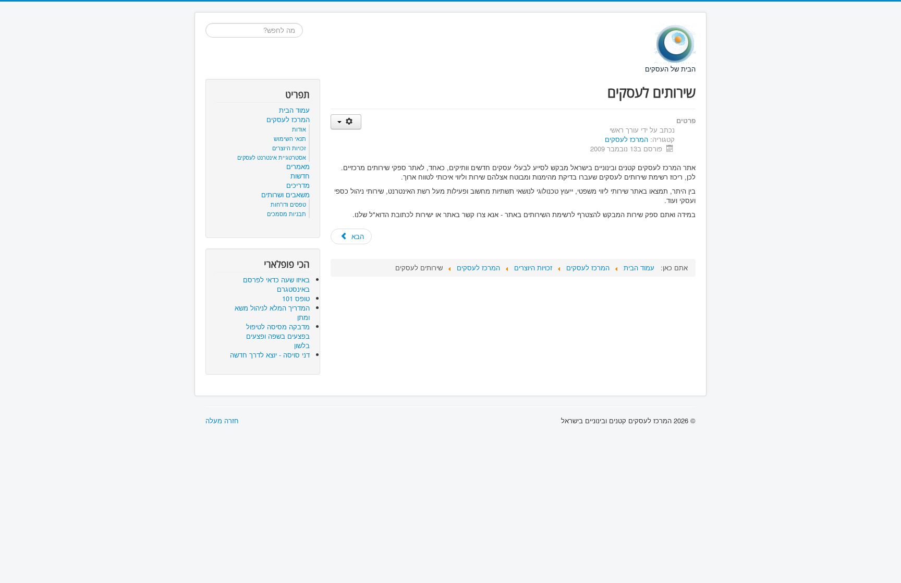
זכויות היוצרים (289, 148)
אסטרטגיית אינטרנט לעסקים (271, 157)
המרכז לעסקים (626, 139)
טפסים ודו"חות (288, 204)
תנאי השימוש (290, 138)
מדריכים (298, 185)
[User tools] (346, 121)
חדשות (300, 176)
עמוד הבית (294, 110)
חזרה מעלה (222, 420)
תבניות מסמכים (286, 213)
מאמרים (298, 166)
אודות (299, 129)
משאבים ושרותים (285, 194)
